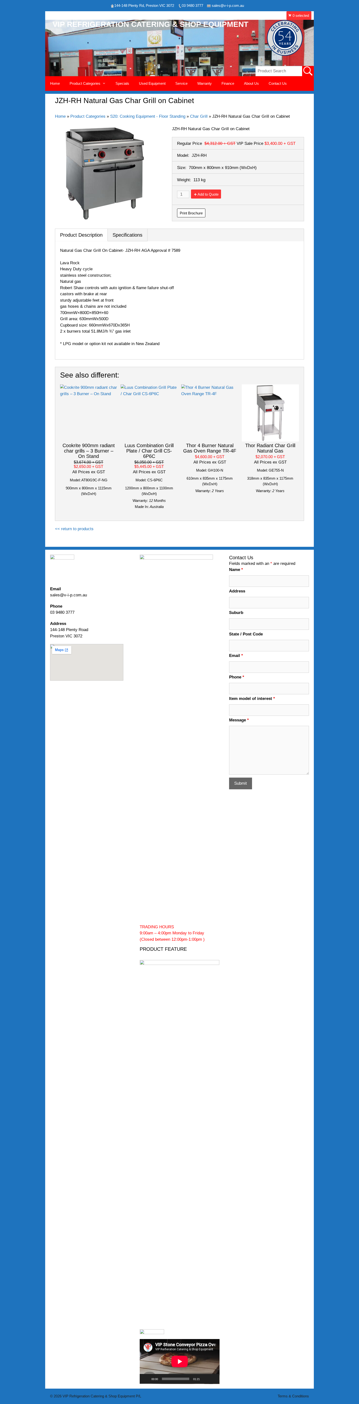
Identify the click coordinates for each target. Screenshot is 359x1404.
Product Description (81, 235)
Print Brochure (191, 213)
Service (181, 83)
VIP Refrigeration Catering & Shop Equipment (150, 24)
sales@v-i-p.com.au (68, 595)
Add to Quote (208, 194)
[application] (180, 1361)
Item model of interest (252, 698)
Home (55, 83)
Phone (236, 677)
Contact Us (278, 83)
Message (239, 720)
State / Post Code (246, 634)
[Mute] (205, 1378)
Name (236, 569)
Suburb (236, 612)
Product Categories (88, 116)
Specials (122, 83)
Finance (228, 83)
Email (236, 655)
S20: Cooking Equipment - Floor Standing (147, 116)
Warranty (204, 83)
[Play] (146, 1378)
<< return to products (74, 529)
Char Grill (199, 116)
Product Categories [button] (85, 83)
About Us (251, 83)
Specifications (127, 235)
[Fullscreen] (213, 1378)
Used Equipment (152, 83)
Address (237, 591)
